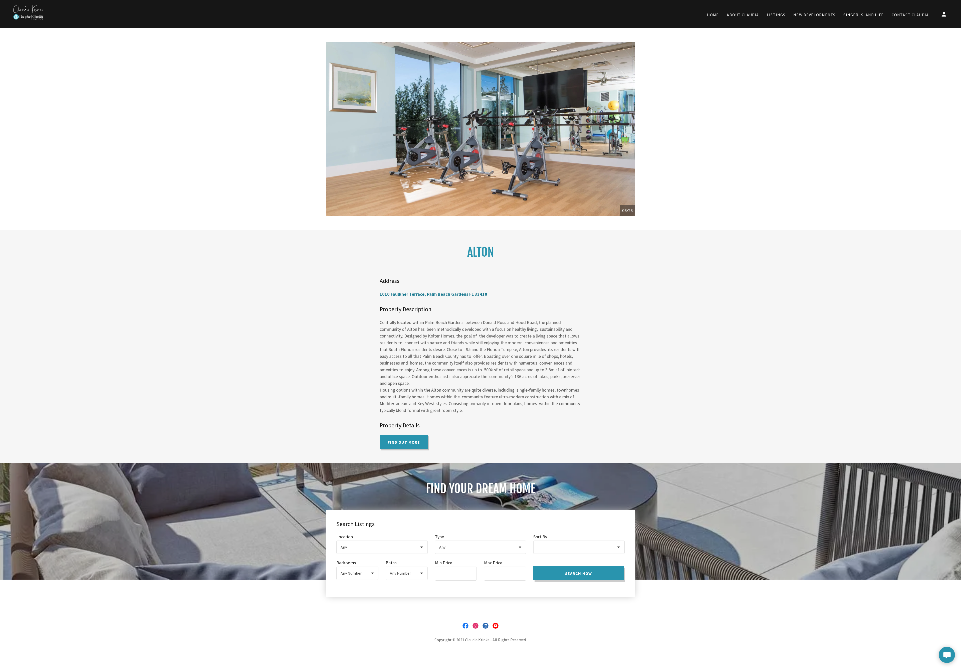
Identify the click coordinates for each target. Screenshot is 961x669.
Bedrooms (346, 563)
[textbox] (456, 574)
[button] (944, 14)
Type (439, 537)
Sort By (540, 537)
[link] (28, 14)
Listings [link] (776, 14)
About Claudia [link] (743, 14)
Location (344, 537)
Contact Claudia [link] (910, 14)
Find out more (404, 442)
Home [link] (713, 14)
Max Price (493, 563)
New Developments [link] (814, 14)
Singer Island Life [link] (863, 14)
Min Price (443, 563)
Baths (391, 563)
